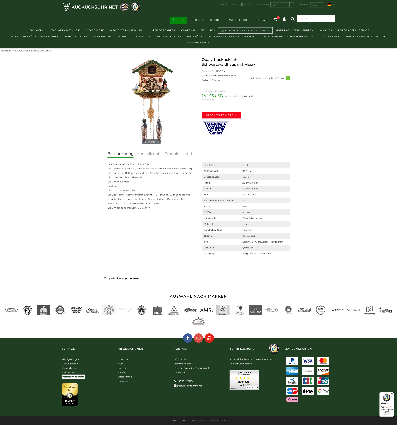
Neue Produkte (198, 42)
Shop (177, 20)
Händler (122, 372)
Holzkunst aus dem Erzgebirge (231, 36)
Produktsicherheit (181, 153)
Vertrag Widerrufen (73, 376)
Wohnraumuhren (130, 36)
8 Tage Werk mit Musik (126, 30)
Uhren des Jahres (162, 30)
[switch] (387, 413)
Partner (122, 368)
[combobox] (282, 4)
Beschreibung (120, 153)
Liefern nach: (262, 4)
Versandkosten (70, 368)
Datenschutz (125, 376)
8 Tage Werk (95, 30)
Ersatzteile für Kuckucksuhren (35, 36)
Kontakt (262, 20)
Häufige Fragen (238, 20)
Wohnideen (331, 36)
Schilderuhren (76, 36)
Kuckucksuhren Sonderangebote (344, 30)
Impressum (124, 381)
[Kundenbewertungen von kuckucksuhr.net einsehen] (244, 381)
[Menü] (392, 394)
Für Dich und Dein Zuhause (366, 36)
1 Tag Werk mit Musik (65, 30)
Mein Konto (68, 372)
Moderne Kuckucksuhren (294, 30)
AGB (120, 363)
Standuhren (102, 36)
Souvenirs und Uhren (165, 36)
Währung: (303, 4)
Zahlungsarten (70, 363)
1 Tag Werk (35, 30)
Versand (248, 96)
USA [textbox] (274, 4)
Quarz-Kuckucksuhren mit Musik (245, 30)
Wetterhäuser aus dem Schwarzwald (289, 36)
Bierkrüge (194, 36)
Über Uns (196, 20)
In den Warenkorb (219, 115)
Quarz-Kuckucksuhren (198, 30)
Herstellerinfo (149, 153)
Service (215, 20)
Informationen (130, 348)
